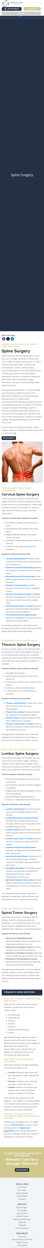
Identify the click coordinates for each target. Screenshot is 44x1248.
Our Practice (22, 1187)
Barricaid (22, 1222)
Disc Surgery (22, 1210)
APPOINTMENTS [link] (13, 9)
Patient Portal (22, 1242)
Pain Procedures (22, 1228)
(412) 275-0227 (33, 9)
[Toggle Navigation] (40, 3)
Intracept (22, 1225)
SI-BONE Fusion (22, 1216)
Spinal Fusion (22, 1213)
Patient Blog (22, 1245)
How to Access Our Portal (22, 1239)
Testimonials (22, 1196)
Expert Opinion (22, 1193)
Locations (22, 1199)
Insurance (22, 1236)
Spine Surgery (22, 1207)
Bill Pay (21, 13)
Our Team (22, 1190)
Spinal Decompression (22, 1219)
